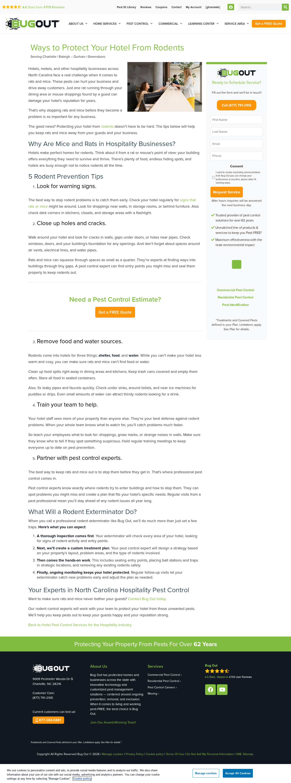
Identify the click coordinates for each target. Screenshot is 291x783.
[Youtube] (222, 689)
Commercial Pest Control (235, 290)
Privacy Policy (135, 754)
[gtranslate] (213, 7)
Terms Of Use (175, 754)
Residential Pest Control (235, 297)
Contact (176, 7)
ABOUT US (76, 24)
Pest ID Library (126, 7)
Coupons (161, 7)
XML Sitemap (244, 754)
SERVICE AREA (235, 24)
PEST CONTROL (137, 24)
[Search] (285, 7)
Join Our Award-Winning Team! (113, 722)
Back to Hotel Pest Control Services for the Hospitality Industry (80, 624)
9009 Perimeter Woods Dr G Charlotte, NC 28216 (53, 681)
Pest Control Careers (161, 687)
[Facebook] (231, 7)
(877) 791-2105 (43, 697)
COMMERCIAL (168, 24)
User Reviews (240, 677)
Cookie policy (155, 754)
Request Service (226, 192)
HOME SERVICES (105, 24)
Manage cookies (112, 754)
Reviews (54, 7)
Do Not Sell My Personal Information (210, 754)
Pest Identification (235, 304)
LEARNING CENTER (201, 24)
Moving (152, 693)
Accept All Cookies (238, 773)
